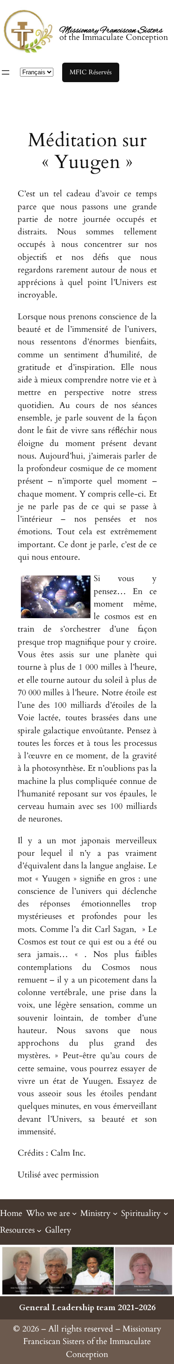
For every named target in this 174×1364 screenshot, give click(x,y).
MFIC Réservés (91, 72)
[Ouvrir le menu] (5, 72)
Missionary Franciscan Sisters (110, 30)
